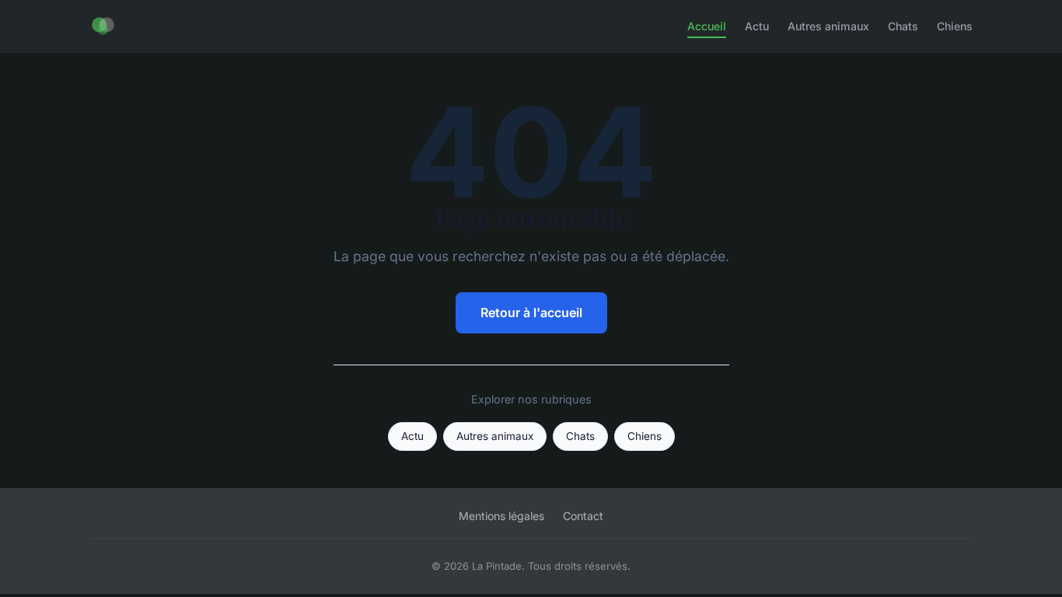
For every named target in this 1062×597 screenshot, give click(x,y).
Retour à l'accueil (531, 312)
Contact (583, 515)
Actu (757, 26)
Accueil (706, 26)
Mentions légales (501, 515)
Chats (903, 26)
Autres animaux (828, 26)
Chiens (955, 26)
